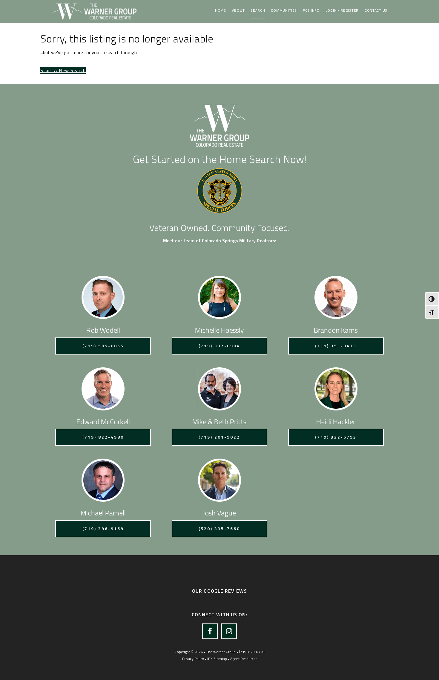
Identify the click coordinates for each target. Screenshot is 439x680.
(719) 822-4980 (103, 437)
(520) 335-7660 (219, 528)
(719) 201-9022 (219, 437)
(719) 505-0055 (103, 346)
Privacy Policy (193, 658)
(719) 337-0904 (219, 346)
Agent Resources (243, 658)
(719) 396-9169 (103, 528)
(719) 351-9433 (336, 346)
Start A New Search (63, 70)
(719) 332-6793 (336, 437)
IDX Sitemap (217, 658)
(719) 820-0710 (252, 652)
